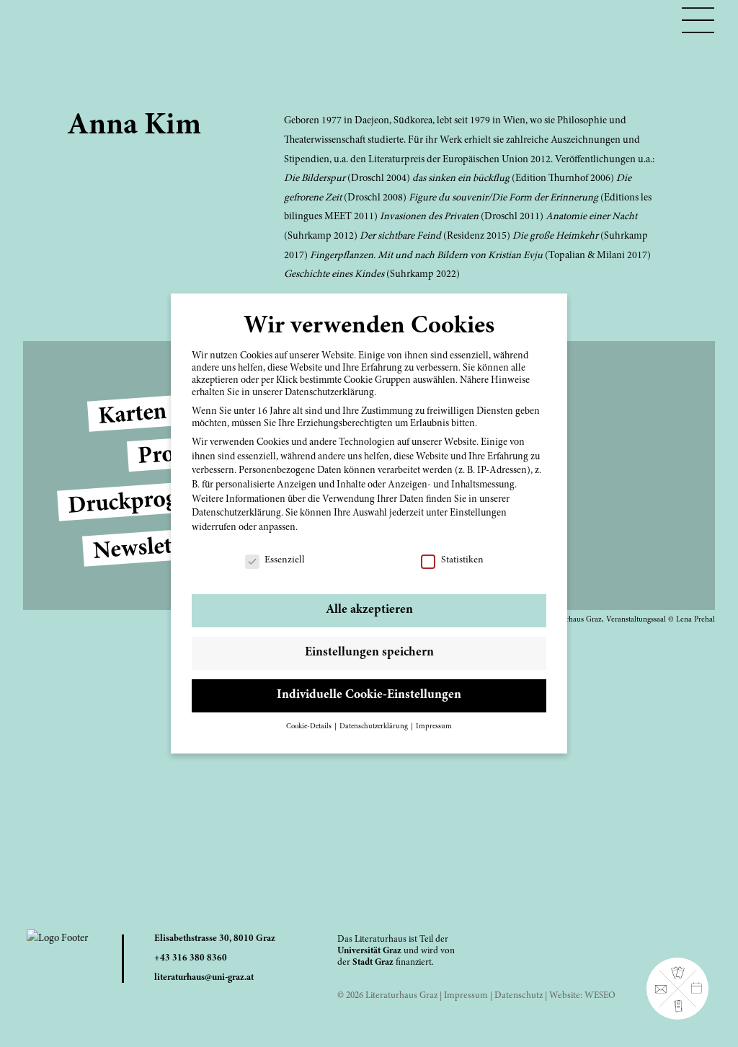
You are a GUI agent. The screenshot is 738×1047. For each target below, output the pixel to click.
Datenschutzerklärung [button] (374, 726)
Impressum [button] (434, 726)
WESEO (599, 996)
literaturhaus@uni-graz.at (204, 978)
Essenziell (284, 560)
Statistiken (462, 560)
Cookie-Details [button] (309, 726)
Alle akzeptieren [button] (369, 610)
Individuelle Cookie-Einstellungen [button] (369, 695)
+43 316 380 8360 (190, 958)
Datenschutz (518, 996)
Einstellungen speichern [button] (369, 652)
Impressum (466, 996)
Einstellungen (478, 513)
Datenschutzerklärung (236, 513)
